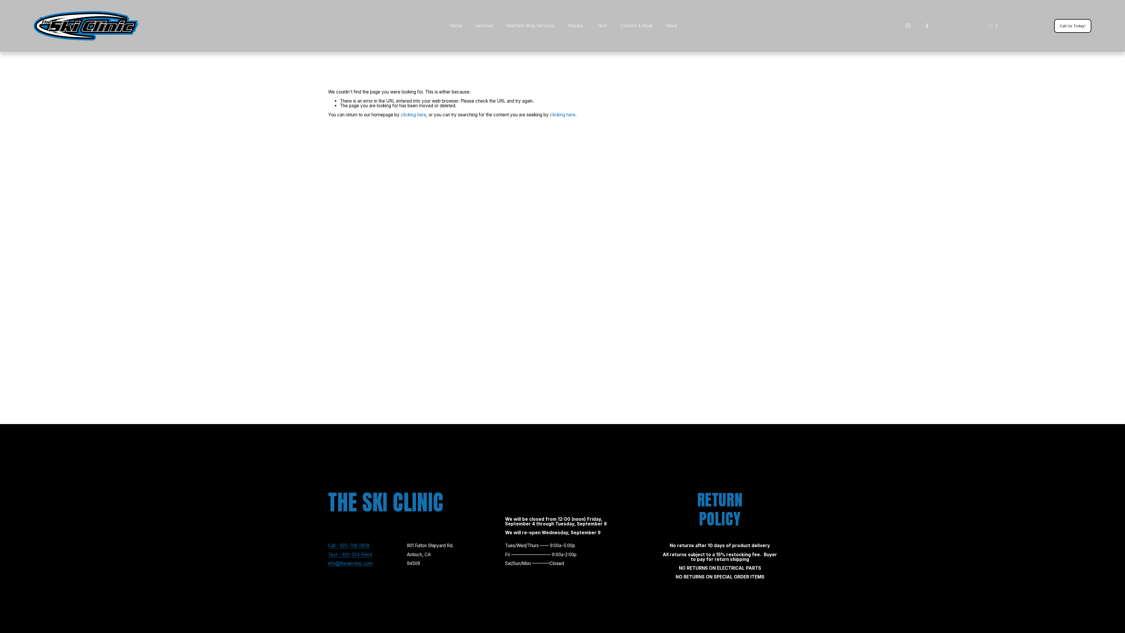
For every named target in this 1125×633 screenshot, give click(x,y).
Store (671, 26)
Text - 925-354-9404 (350, 554)
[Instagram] (908, 26)
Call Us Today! (1072, 26)
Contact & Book (637, 26)
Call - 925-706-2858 (348, 545)
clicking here (413, 115)
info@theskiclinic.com (350, 563)
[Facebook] (927, 26)
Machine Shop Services (531, 26)
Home (456, 26)
